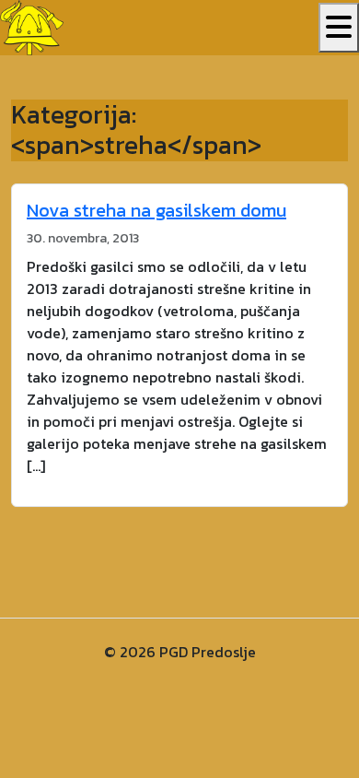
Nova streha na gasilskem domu (156, 210)
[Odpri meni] (338, 28)
